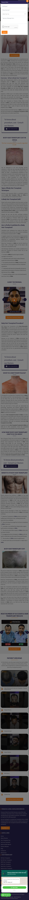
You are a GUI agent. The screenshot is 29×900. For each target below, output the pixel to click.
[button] (14, 887)
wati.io (14, 890)
